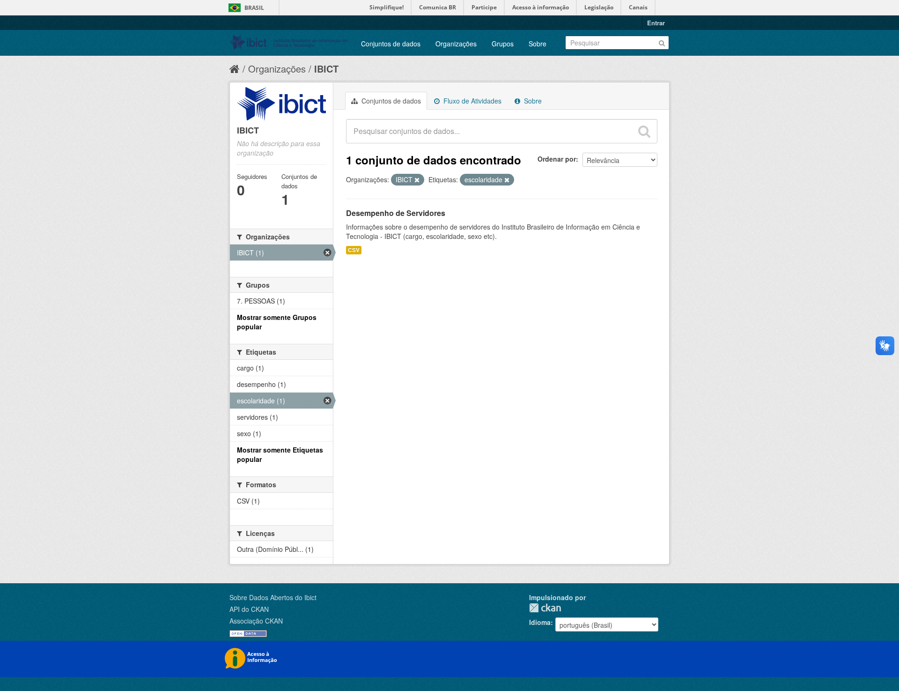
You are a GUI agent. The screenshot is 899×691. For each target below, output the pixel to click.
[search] (644, 131)
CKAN (545, 608)
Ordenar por (557, 158)
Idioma (540, 622)
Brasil (254, 8)
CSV (354, 250)
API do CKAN (249, 609)
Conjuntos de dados (390, 43)
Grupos (503, 43)
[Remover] (417, 180)
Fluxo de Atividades (471, 100)
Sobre (537, 43)
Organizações (456, 43)
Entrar (656, 22)
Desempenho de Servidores (395, 213)
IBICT (326, 68)
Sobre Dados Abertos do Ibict (273, 597)
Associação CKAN (256, 620)
